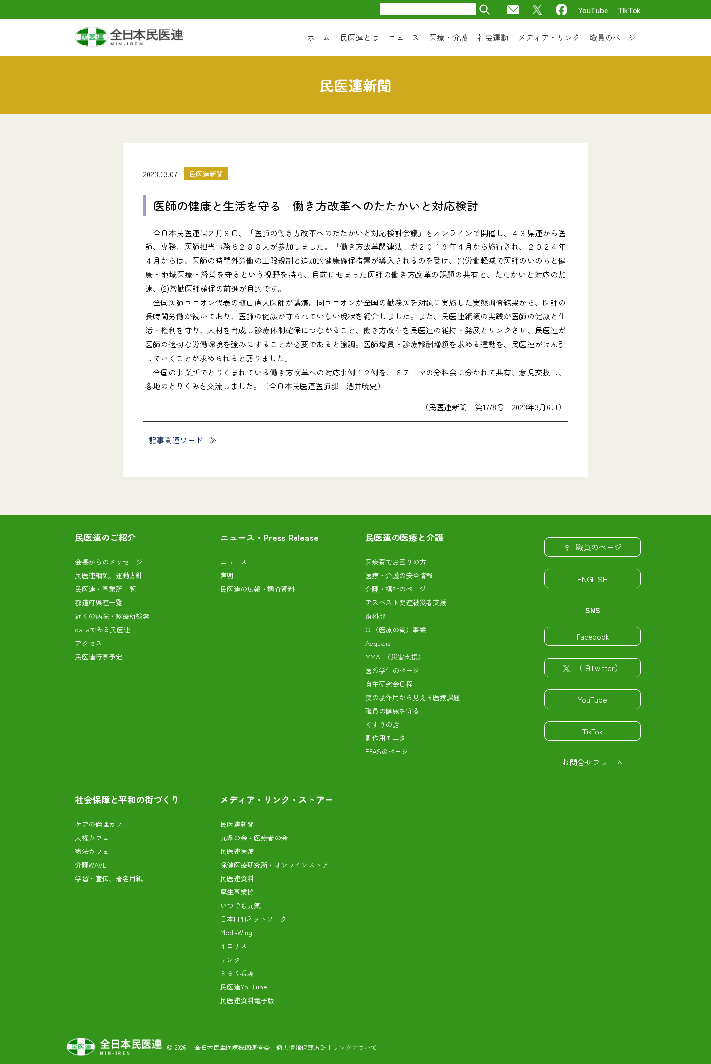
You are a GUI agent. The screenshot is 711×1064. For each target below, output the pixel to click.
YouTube (593, 9)
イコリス (233, 946)
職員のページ (599, 547)
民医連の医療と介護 (404, 537)
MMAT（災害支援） (395, 656)
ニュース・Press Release (269, 537)
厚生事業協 (237, 892)
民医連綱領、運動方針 (109, 575)
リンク (230, 959)
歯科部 (375, 616)
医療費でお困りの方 (395, 562)
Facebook (593, 636)
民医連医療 (237, 851)
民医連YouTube (243, 986)
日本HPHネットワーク (253, 919)
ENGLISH (592, 578)
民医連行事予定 (98, 656)
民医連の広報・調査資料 (257, 589)
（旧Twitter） (598, 668)
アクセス (88, 643)
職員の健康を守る (392, 711)
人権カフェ (92, 837)
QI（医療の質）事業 (395, 629)
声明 (227, 575)
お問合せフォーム (592, 762)
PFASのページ (386, 751)
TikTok (629, 9)
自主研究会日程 (389, 684)
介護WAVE (90, 864)
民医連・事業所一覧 (105, 589)
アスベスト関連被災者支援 (405, 602)
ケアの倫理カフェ (102, 824)
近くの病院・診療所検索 (112, 616)
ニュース (233, 562)
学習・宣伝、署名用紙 (109, 878)
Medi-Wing (236, 932)
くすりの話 (382, 724)
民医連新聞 (206, 174)
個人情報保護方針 (301, 1047)
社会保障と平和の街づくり (127, 799)
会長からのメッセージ (109, 562)
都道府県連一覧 (98, 602)
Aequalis (377, 643)
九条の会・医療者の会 (254, 837)
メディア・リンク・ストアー (276, 799)
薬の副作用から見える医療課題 (412, 697)
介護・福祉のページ (395, 589)
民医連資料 (237, 878)
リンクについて (355, 1047)
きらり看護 (237, 973)
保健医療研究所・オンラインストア (274, 864)
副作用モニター (389, 738)
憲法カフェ (92, 851)
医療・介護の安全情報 (399, 575)
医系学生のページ (392, 670)
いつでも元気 (240, 905)
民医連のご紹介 (105, 537)
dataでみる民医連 (102, 629)
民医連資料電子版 (247, 1000)
